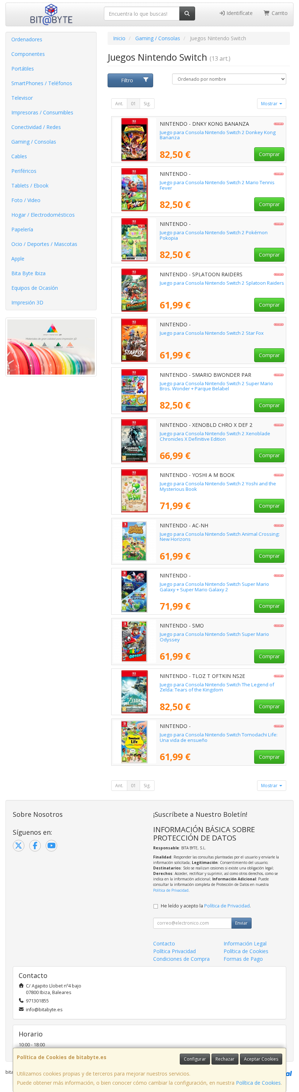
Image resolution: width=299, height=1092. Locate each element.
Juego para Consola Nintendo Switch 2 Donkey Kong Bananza (218, 135)
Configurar (195, 1059)
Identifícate (239, 13)
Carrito (279, 13)
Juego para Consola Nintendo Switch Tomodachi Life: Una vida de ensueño (218, 737)
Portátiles (22, 68)
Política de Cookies (258, 1082)
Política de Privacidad (171, 890)
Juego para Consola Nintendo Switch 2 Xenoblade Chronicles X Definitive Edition (215, 436)
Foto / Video (25, 200)
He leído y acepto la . (206, 906)
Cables (19, 156)
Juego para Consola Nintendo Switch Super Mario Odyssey (214, 637)
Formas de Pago (243, 958)
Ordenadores (26, 39)
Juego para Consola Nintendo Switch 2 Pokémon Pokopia (214, 235)
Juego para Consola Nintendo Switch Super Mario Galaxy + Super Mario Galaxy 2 (214, 587)
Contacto (164, 943)
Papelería (22, 229)
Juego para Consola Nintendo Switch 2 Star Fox (212, 333)
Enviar (241, 923)
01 (133, 104)
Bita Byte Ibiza (28, 273)
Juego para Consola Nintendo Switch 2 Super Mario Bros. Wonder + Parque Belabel (216, 386)
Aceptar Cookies (261, 1059)
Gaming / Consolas (33, 141)
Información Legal (245, 943)
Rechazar (224, 1059)
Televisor (22, 97)
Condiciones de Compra (181, 958)
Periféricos (23, 170)
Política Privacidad (174, 951)
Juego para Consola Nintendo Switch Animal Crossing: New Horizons (220, 537)
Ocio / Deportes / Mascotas (44, 243)
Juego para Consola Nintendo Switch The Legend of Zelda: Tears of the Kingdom (217, 687)
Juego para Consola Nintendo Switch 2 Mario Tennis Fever (217, 185)
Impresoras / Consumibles (42, 112)
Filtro (127, 80)
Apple (17, 258)
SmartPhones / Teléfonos (41, 83)
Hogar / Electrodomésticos (43, 214)
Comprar (269, 154)
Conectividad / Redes (36, 127)
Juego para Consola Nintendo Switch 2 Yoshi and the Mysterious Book (218, 486)
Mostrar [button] (270, 104)
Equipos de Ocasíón (34, 287)
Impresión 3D (27, 302)
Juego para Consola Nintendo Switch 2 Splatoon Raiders (222, 283)
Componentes (28, 53)
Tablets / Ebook (29, 185)
